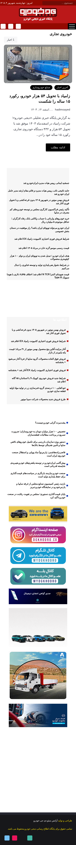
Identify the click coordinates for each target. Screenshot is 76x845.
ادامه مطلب (58, 147)
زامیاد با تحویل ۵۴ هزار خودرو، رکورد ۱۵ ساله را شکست (39, 98)
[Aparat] (14, 838)
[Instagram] (10, 26)
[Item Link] (59, 303)
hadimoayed (62, 109)
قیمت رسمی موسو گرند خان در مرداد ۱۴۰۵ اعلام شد (44, 248)
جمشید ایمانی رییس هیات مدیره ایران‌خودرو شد (46, 183)
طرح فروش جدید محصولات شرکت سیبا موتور (43, 399)
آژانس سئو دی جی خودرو (45, 820)
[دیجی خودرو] (38, 14)
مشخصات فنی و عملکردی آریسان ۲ (31, 303)
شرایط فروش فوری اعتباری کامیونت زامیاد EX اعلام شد (41, 238)
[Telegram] (3, 26)
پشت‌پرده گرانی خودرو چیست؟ (50, 422)
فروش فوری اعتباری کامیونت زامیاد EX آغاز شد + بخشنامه (37, 370)
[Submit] (44, 3)
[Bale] (18, 26)
